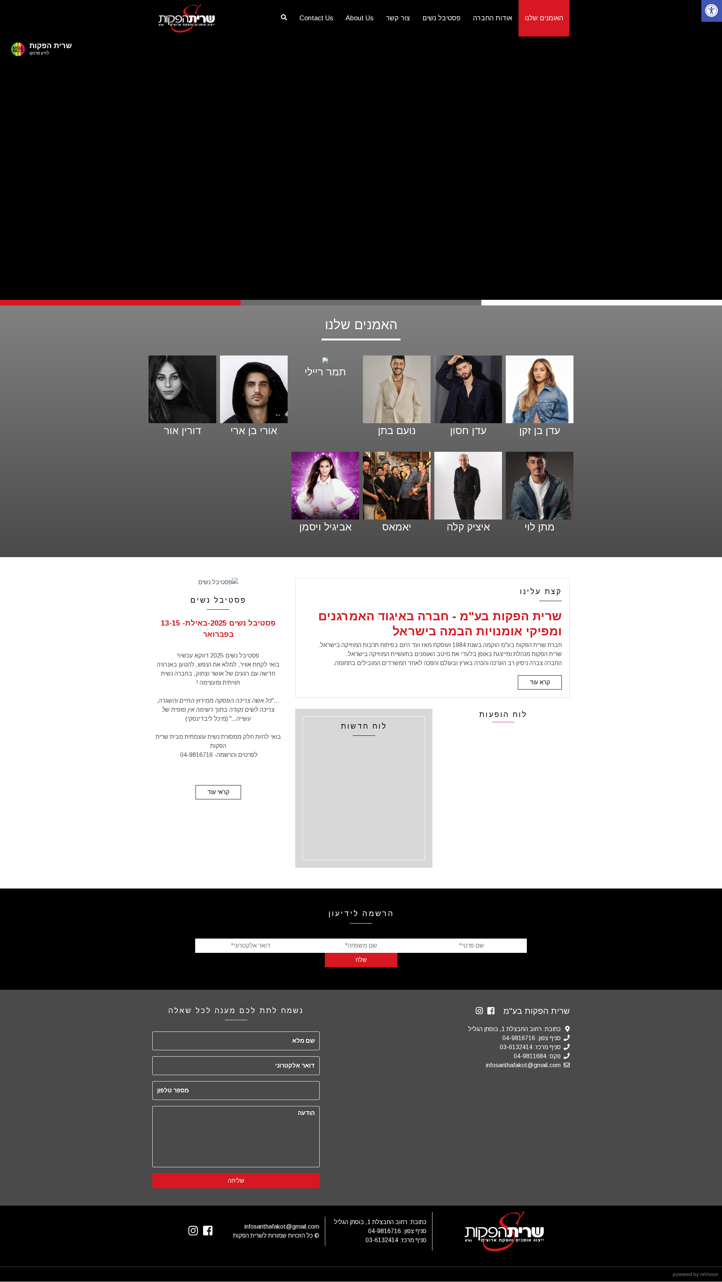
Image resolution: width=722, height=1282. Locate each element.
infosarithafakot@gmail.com (523, 1065)
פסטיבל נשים (441, 18)
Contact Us (316, 18)
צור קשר (398, 18)
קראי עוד (218, 792)
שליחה (236, 1180)
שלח (361, 960)
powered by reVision (695, 1274)
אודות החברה (492, 18)
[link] (711, 11)
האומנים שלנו (544, 18)
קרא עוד (539, 682)
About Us (359, 18)
